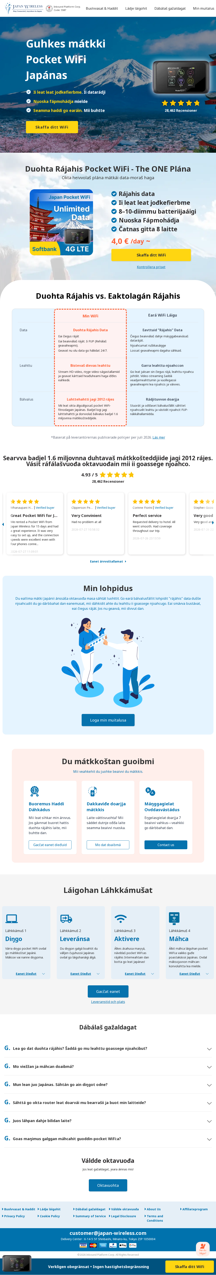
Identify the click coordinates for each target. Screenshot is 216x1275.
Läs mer (159, 437)
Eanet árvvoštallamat (106, 561)
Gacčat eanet (108, 991)
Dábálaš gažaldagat (90, 1209)
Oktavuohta (108, 1185)
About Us (154, 1209)
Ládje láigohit (50, 1209)
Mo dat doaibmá (108, 845)
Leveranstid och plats (108, 1001)
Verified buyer (45, 508)
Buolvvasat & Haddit (19, 1209)
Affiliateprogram (195, 1209)
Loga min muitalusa (108, 720)
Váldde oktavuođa (125, 1209)
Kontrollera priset (151, 267)
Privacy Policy (14, 1216)
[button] (7, 523)
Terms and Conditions (155, 1218)
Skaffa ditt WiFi (51, 127)
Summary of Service (91, 1216)
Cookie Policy (50, 1216)
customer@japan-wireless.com (108, 1232)
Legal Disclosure (123, 1216)
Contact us (166, 845)
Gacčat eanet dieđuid (50, 845)
